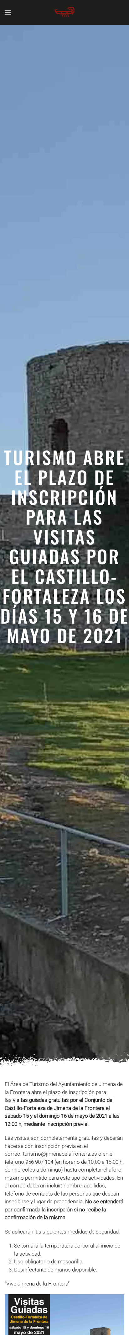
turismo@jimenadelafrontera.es (60, 1154)
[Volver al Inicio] (64, 12)
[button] (8, 12)
